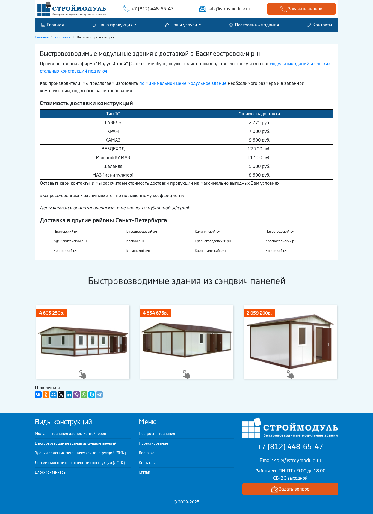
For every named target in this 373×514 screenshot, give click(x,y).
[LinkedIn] (69, 394)
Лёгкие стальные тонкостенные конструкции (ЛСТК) (80, 462)
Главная (55, 25)
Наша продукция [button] (114, 25)
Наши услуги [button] (183, 25)
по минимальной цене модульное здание (183, 83)
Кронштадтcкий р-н (210, 250)
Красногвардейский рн (213, 241)
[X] (61, 394)
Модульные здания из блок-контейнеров (70, 433)
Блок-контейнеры (50, 472)
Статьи (144, 472)
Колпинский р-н (66, 250)
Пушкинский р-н (137, 250)
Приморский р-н (66, 231)
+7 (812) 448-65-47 (152, 9)
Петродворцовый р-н (141, 231)
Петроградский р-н (280, 231)
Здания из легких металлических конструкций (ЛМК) (80, 452)
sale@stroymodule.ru (229, 9)
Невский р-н (134, 241)
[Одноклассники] (46, 394)
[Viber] (76, 394)
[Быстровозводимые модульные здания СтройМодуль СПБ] (71, 8)
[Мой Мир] (53, 394)
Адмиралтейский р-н (70, 241)
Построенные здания (256, 25)
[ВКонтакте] (38, 394)
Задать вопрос (293, 489)
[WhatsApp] (84, 394)
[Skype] (91, 394)
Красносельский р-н (281, 241)
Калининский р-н (208, 231)
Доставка (146, 452)
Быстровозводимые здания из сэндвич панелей (75, 443)
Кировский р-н (276, 250)
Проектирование (153, 443)
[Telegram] (99, 394)
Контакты (322, 25)
